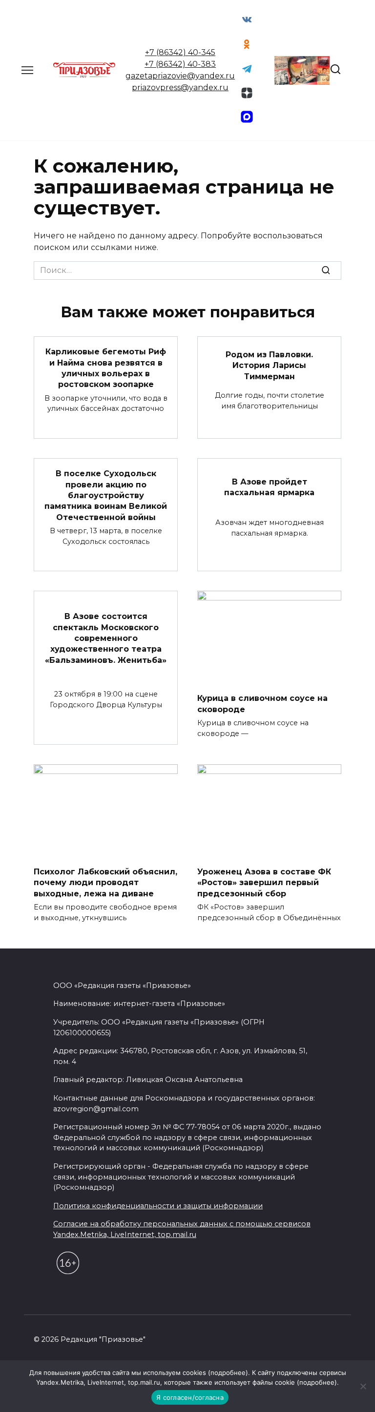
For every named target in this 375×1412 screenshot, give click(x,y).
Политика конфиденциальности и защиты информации (158, 1205)
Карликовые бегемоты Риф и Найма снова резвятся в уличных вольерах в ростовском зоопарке (105, 368)
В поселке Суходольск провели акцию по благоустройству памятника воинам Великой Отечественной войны (105, 495)
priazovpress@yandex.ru (180, 87)
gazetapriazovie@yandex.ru (180, 75)
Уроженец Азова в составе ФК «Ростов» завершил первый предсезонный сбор (264, 882)
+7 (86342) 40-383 (180, 64)
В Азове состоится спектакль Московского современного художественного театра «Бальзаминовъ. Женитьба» (106, 638)
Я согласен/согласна (190, 1397)
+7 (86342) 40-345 (180, 52)
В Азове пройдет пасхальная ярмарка (269, 487)
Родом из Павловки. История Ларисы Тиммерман (269, 365)
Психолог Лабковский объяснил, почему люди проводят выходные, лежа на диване (105, 882)
